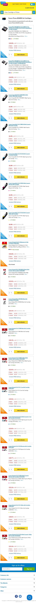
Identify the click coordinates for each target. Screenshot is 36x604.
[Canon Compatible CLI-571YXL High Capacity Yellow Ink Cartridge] (4, 219)
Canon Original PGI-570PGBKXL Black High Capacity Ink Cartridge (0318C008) (19, 270)
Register (17, 4)
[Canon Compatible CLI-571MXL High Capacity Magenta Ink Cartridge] (4, 189)
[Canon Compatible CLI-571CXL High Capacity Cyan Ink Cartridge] (4, 160)
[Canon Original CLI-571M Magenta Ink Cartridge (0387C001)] (4, 451)
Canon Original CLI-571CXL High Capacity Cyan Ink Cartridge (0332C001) (20, 417)
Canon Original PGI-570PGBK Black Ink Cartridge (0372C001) (18, 299)
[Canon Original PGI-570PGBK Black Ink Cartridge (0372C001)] (4, 304)
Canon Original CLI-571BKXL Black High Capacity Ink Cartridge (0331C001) (18, 358)
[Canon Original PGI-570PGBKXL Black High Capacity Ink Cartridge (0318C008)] (4, 274)
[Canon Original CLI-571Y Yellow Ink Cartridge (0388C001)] (4, 510)
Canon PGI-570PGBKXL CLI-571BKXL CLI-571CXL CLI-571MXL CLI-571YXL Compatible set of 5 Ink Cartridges (20, 28)
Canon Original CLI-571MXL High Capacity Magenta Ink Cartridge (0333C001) (19, 476)
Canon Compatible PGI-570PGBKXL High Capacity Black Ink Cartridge (18, 95)
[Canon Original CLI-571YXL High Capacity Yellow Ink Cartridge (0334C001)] (4, 539)
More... (26, 36)
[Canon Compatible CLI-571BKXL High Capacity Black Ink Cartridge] (4, 130)
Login (13, 4)
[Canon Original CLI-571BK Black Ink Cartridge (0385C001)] (4, 333)
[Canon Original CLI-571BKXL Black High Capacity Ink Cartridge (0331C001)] (4, 363)
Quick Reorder (23, 4)
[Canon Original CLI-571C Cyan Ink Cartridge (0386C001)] (4, 392)
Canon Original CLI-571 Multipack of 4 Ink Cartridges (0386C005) (18, 243)
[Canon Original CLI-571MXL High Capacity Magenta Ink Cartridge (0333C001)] (4, 480)
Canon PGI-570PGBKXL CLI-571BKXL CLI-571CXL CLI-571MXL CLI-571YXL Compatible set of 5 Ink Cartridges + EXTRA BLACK (20, 62)
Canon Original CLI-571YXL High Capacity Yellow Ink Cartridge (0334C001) (20, 535)
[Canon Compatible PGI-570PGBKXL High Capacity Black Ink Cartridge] (4, 101)
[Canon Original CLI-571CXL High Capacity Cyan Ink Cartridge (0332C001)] (4, 421)
